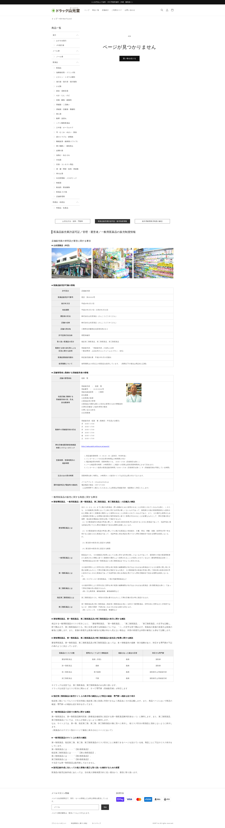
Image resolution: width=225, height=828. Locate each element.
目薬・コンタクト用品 (64, 164)
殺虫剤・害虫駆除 (63, 187)
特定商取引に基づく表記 (79, 823)
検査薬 (58, 183)
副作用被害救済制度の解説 (152, 221)
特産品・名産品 (59, 202)
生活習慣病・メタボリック (66, 178)
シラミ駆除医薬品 (63, 123)
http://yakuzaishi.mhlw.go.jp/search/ (95, 446)
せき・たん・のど (63, 95)
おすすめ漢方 (61, 41)
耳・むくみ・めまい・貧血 (66, 132)
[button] (162, 10)
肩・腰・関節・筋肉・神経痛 (67, 169)
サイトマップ (96, 823)
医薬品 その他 (61, 192)
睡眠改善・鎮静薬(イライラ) (67, 141)
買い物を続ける (129, 58)
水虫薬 (58, 160)
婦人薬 (58, 114)
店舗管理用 (60, 196)
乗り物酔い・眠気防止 (64, 146)
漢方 (54, 35)
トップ (54, 18)
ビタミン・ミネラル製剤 (65, 77)
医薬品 (55, 62)
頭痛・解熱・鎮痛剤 (64, 100)
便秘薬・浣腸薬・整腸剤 (65, 109)
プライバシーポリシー (59, 823)
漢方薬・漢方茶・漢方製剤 (66, 82)
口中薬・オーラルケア (64, 127)
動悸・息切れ (61, 118)
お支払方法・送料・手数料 (72, 221)
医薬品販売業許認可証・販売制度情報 (112, 221)
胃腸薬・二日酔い (63, 105)
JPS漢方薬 (60, 45)
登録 (105, 807)
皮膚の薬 (59, 150)
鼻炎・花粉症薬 (62, 91)
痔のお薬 (59, 173)
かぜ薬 (58, 86)
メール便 (56, 51)
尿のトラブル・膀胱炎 (64, 137)
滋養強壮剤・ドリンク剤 (65, 72)
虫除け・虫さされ (63, 155)
